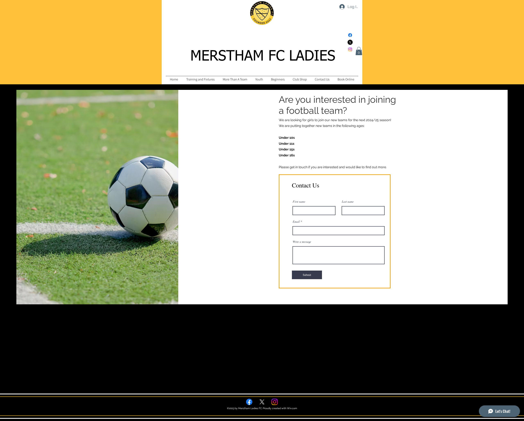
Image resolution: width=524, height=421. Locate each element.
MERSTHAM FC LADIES (262, 56)
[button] (358, 51)
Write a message (302, 241)
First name (299, 201)
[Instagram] (350, 49)
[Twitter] (350, 42)
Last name (348, 201)
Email (296, 221)
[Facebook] (350, 35)
